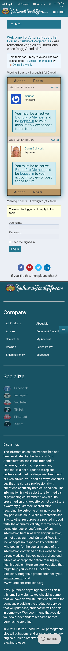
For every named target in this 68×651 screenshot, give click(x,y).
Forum (12, 41)
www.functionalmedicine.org (23, 583)
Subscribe (42, 354)
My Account (43, 339)
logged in (27, 121)
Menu (61, 12)
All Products (13, 323)
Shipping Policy (15, 354)
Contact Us (12, 339)
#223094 (55, 87)
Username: (15, 222)
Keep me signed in (23, 242)
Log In (15, 249)
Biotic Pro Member (30, 117)
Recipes (11, 347)
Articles (10, 331)
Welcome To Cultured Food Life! (32, 37)
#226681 (55, 140)
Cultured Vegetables (35, 41)
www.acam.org (13, 578)
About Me (42, 323)
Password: (15, 232)
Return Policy (44, 347)
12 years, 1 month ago (38, 60)
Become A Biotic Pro (49, 331)
